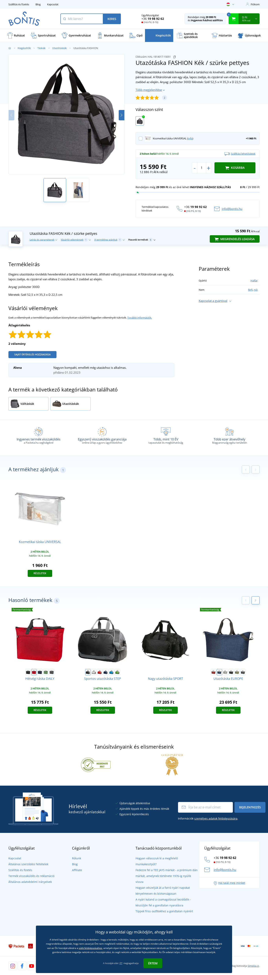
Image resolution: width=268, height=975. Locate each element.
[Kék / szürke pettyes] (140, 121)
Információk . (208, 818)
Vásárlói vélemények (74, 239)
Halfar (254, 280)
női (256, 289)
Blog (38, 4)
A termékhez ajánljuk (107, 239)
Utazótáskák (59, 48)
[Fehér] (94, 672)
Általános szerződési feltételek (28, 864)
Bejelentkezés (250, 807)
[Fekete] (28, 672)
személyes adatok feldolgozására (215, 818)
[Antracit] (51, 672)
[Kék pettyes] (219, 672)
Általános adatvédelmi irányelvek (30, 882)
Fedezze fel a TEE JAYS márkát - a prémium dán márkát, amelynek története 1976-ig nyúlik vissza (167, 876)
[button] (121, 115)
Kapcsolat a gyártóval (213, 301)
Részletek (40, 573)
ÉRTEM (153, 963)
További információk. (139, 317)
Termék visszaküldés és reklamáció (31, 876)
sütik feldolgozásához (90, 948)
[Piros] (34, 672)
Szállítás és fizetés (18, 4)
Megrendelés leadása (237, 239)
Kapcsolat (52, 4)
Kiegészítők (24, 48)
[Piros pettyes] (213, 672)
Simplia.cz (253, 966)
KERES (112, 19)
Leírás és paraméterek (42, 239)
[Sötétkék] (40, 672)
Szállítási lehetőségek (243, 153)
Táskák (41, 48)
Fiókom (255, 4)
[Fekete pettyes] (231, 672)
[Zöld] (45, 672)
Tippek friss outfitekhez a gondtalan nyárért (164, 911)
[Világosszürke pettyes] (225, 672)
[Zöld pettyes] (237, 672)
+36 (152, 19)
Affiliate (77, 870)
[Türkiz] (111, 672)
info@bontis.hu (232, 209)
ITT (120, 963)
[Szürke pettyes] (243, 672)
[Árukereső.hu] (95, 764)
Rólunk (76, 858)
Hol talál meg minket (231, 883)
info (190, 138)
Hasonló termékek (139, 239)
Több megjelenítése (149, 90)
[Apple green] (117, 672)
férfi (250, 289)
